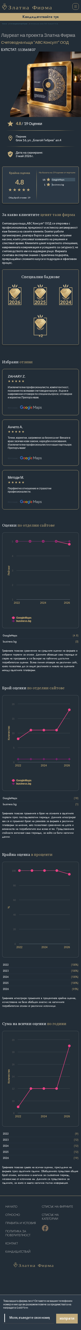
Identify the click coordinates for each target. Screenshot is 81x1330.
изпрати (67, 1319)
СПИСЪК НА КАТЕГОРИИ (50, 1217)
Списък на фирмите (57, 1207)
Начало (4, 24)
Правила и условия (20, 1223)
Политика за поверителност (17, 1233)
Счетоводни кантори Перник (18, 24)
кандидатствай (17, 1252)
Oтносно (12, 1215)
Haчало (11, 1207)
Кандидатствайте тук (40, 16)
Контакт (11, 1243)
